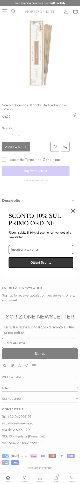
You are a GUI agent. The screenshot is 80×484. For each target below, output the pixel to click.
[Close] (73, 210)
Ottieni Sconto (40, 262)
